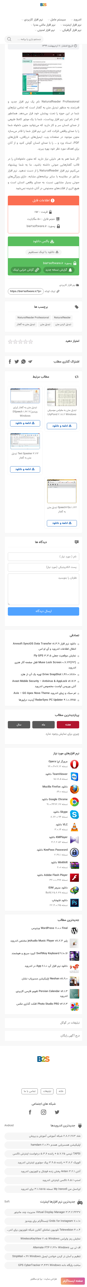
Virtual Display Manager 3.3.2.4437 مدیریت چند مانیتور (47, 1212)
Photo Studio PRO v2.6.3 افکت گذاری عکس (42, 1004)
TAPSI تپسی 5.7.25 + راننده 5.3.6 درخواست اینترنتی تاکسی (46, 1154)
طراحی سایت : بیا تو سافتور (43, 1279)
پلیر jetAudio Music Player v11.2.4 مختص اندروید (39, 941)
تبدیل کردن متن (63, 324)
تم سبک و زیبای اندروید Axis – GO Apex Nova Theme (45, 693)
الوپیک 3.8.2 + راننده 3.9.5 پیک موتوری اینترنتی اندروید (49, 1163)
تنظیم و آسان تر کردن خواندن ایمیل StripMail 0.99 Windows (46, 1256)
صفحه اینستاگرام (73, 1281)
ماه (43, 725)
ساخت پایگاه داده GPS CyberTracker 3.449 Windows (49, 1265)
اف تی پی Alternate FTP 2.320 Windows (56, 1248)
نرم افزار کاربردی (33, 19)
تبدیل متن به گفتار (26, 324)
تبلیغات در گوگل (70, 1023)
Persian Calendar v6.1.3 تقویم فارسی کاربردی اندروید (42, 993)
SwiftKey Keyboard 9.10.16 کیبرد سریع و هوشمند (40, 953)
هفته (68, 725)
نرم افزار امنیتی (46, 30)
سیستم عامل (58, 19)
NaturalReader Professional (33, 318)
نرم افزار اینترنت (72, 25)
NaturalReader (62, 318)
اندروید (77, 19)
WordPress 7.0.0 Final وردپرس (49, 928)
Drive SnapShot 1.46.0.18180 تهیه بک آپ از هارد (48, 674)
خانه (61, 1091)
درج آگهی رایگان (70, 1035)
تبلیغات (47, 1091)
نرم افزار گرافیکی (71, 30)
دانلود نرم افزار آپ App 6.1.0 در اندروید (46, 966)
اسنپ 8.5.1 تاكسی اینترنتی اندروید (61, 1180)
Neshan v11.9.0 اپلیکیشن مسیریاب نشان (45, 979)
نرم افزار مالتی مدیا (44, 25)
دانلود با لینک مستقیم (41, 252)
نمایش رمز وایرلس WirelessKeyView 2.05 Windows (50, 1239)
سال (19, 725)
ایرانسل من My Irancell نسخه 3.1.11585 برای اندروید (50, 1189)
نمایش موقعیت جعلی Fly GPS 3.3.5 (55, 656)
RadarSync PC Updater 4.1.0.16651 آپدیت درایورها (47, 700)
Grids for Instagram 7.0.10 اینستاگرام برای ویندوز (52, 1221)
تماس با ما (29, 1091)
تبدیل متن (45, 324)
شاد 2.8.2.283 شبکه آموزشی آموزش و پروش (54, 1136)
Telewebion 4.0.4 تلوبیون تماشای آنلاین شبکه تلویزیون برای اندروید (42, 1230)
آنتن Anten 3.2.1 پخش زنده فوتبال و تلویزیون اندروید (50, 1171)
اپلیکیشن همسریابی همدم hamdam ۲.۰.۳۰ (55, 1145)
